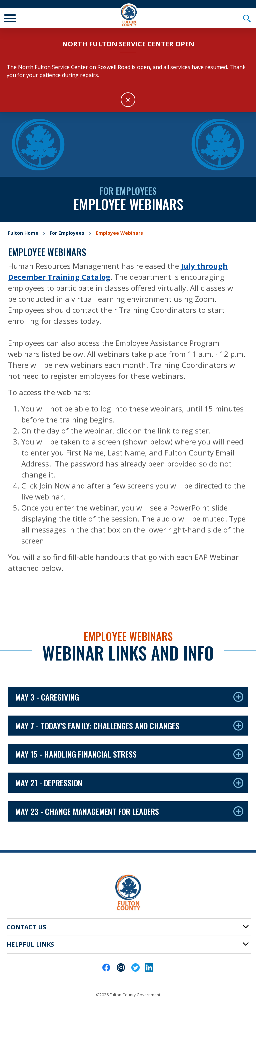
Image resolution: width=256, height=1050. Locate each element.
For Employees (67, 233)
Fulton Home (23, 233)
